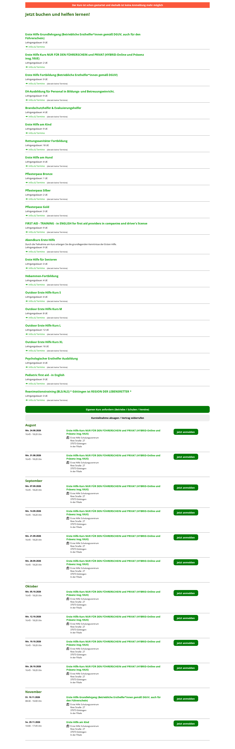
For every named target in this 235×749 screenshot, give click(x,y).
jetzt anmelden (186, 432)
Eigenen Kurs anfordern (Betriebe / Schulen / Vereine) (117, 409)
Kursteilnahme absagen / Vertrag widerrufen (117, 418)
